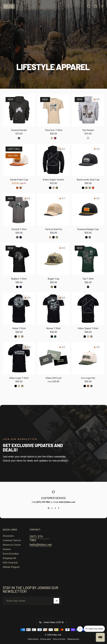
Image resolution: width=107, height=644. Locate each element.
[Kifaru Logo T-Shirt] (19, 358)
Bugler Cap (53, 278)
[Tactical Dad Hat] (53, 209)
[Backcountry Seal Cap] (88, 160)
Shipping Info (9, 558)
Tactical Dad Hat (53, 229)
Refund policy (33, 639)
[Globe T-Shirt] (19, 308)
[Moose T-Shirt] (53, 308)
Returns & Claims (12, 545)
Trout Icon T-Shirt (53, 130)
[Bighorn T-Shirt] (19, 259)
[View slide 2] (52, 508)
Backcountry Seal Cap (88, 179)
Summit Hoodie (19, 130)
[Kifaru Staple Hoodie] (53, 160)
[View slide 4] (58, 508)
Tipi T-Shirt (87, 278)
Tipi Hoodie (88, 130)
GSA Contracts (10, 562)
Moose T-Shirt (53, 328)
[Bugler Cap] (53, 259)
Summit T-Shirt (18, 229)
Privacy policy (45, 639)
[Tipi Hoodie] (88, 110)
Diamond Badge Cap (88, 229)
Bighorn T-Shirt (19, 278)
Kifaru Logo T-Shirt (18, 378)
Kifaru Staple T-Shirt (88, 328)
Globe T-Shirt (19, 328)
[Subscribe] (56, 601)
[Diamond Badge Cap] (88, 209)
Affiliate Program (11, 567)
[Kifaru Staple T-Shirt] (88, 308)
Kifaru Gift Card (53, 378)
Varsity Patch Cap (19, 179)
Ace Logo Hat (88, 378)
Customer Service (12, 540)
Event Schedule (11, 554)
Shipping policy (73, 639)
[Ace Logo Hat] (88, 358)
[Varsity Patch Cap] (19, 160)
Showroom (8, 536)
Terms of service (59, 639)
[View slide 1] (48, 508)
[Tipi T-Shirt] (88, 259)
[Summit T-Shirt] (19, 209)
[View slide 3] (55, 508)
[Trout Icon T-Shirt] (53, 110)
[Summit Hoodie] (19, 110)
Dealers (7, 549)
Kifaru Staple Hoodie (53, 179)
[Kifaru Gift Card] (53, 358)
